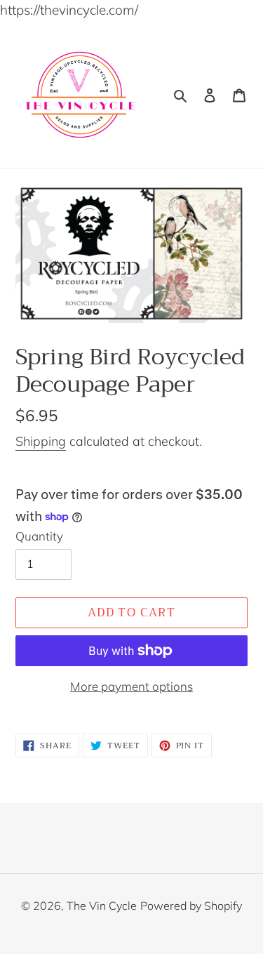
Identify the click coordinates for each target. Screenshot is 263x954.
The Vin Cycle (102, 906)
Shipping (40, 441)
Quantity (39, 536)
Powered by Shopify (191, 906)
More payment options (131, 686)
